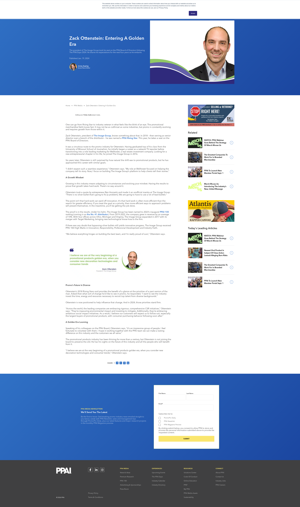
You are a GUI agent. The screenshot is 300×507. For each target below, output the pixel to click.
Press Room (124, 489)
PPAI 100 (164, 212)
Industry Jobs (221, 481)
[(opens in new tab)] (211, 125)
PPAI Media (78, 106)
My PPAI (187, 489)
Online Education (190, 481)
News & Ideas (125, 472)
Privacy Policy (93, 493)
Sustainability (189, 497)
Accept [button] (193, 13)
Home (68, 106)
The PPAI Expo (157, 477)
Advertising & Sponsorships (130, 485)
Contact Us (220, 477)
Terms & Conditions (95, 497)
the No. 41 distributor (97, 214)
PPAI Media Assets (190, 493)
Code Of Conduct (190, 477)
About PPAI (220, 472)
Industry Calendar (158, 481)
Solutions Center (190, 472)
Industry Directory (158, 485)
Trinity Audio (87, 115)
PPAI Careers (220, 485)
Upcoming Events (158, 472)
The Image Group (102, 135)
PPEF (186, 485)
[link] (195, 142)
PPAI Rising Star (129, 138)
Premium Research (127, 477)
